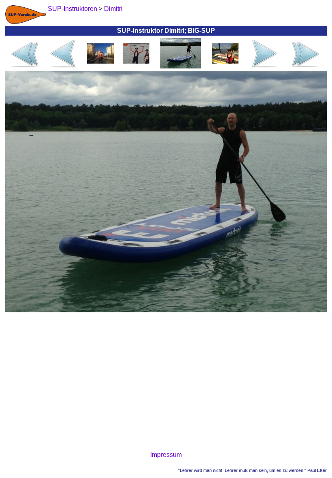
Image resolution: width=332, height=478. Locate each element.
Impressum (166, 454)
